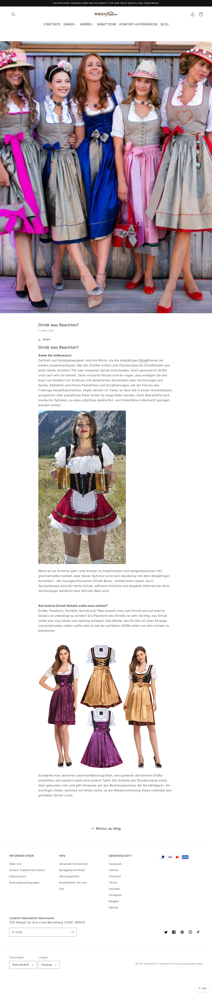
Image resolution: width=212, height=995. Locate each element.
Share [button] (46, 339)
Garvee (113, 907)
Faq (61, 888)
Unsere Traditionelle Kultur (27, 870)
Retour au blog (108, 828)
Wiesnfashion (150, 963)
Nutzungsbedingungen (24, 882)
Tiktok (113, 882)
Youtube (114, 888)
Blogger (114, 901)
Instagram (115, 895)
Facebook (115, 863)
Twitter (113, 870)
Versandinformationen (73, 863)
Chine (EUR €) (20, 964)
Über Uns (15, 863)
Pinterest (115, 876)
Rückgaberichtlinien (72, 870)
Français (47, 964)
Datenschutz (17, 876)
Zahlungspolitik (69, 876)
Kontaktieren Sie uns (73, 882)
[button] (13, 14)
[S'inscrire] (72, 932)
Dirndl (143, 360)
